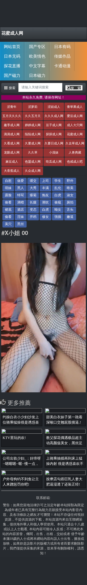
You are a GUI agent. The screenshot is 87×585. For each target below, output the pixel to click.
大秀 (33, 188)
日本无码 (12, 56)
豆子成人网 (54, 125)
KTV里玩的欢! (14, 438)
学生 (57, 181)
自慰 (8, 181)
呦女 (57, 209)
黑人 (20, 188)
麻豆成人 (12, 161)
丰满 (45, 188)
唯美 (70, 188)
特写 (20, 195)
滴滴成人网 (12, 134)
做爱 (20, 181)
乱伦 (57, 188)
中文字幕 (37, 66)
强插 (57, 217)
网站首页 (12, 46)
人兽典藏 (75, 152)
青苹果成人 (75, 107)
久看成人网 (12, 143)
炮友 (45, 195)
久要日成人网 (53, 143)
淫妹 (20, 217)
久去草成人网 (74, 143)
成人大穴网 (75, 125)
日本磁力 (37, 75)
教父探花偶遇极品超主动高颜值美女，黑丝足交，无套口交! (64, 443)
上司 (45, 181)
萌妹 (8, 188)
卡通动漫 (62, 66)
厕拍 (70, 202)
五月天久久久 (11, 116)
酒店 (20, 209)
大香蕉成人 (12, 170)
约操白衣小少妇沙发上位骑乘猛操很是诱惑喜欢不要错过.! (21, 422)
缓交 (33, 181)
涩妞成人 (54, 107)
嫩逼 (70, 217)
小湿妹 (53, 152)
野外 (70, 181)
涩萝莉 (32, 107)
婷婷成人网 (33, 125)
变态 (33, 209)
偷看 (8, 202)
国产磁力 (12, 75)
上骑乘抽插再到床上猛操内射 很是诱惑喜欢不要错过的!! (64, 463)
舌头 (70, 209)
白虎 (57, 195)
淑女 (70, 195)
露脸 (8, 195)
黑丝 (20, 224)
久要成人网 (33, 143)
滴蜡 (20, 202)
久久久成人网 (53, 116)
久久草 (32, 152)
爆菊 (33, 195)
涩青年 (11, 107)
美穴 (8, 224)
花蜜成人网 (12, 33)
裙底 (8, 209)
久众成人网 (33, 170)
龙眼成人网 (12, 152)
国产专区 (37, 46)
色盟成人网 (33, 161)
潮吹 (45, 202)
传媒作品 (62, 56)
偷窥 (57, 202)
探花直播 (12, 66)
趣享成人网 (12, 125)
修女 (45, 217)
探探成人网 (54, 134)
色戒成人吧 (75, 161)
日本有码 (62, 46)
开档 (33, 217)
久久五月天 (33, 116)
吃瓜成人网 (54, 161)
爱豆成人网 (75, 116)
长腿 (33, 202)
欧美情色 (37, 56)
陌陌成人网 (33, 134)
